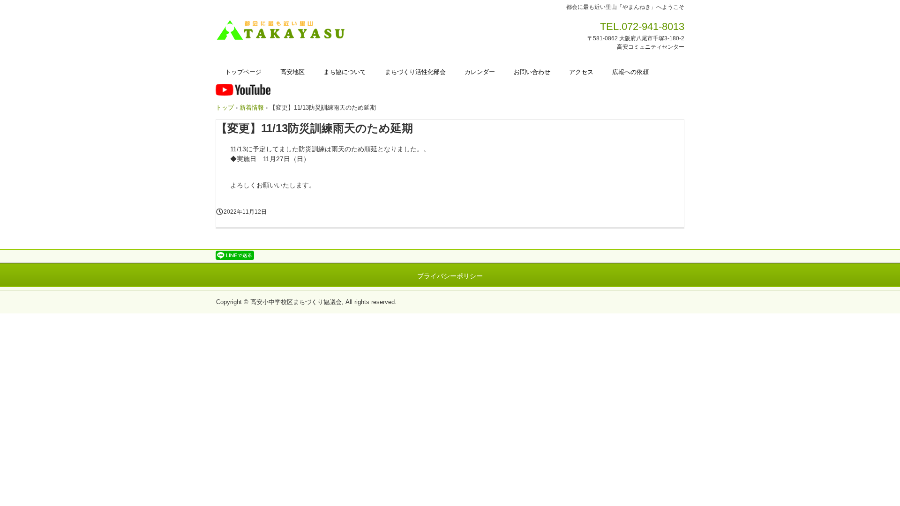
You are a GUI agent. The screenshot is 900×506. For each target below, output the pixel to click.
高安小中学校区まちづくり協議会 (284, 30)
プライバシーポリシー (450, 276)
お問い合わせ (532, 71)
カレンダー (480, 71)
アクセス (581, 71)
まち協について (344, 71)
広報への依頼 (630, 71)
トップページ (243, 71)
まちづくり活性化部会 (415, 71)
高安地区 (292, 71)
